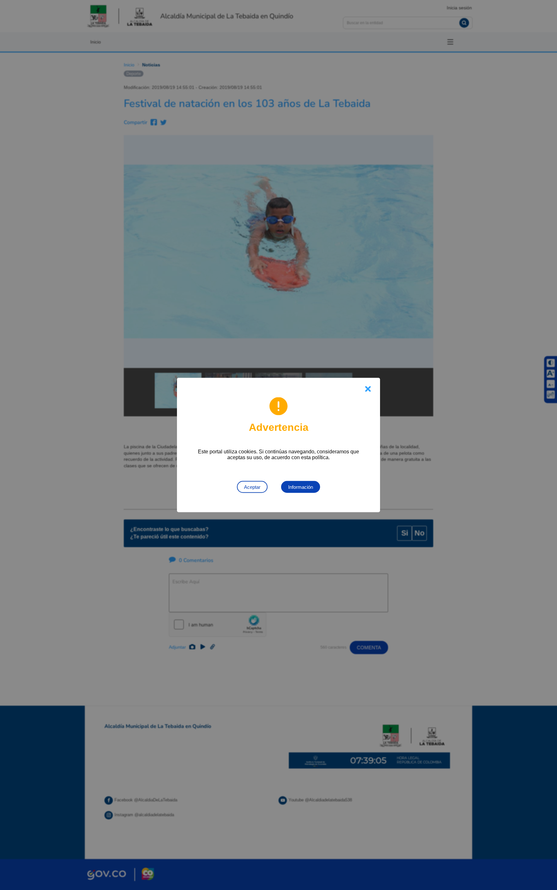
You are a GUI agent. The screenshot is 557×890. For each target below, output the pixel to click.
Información (300, 487)
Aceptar (252, 487)
